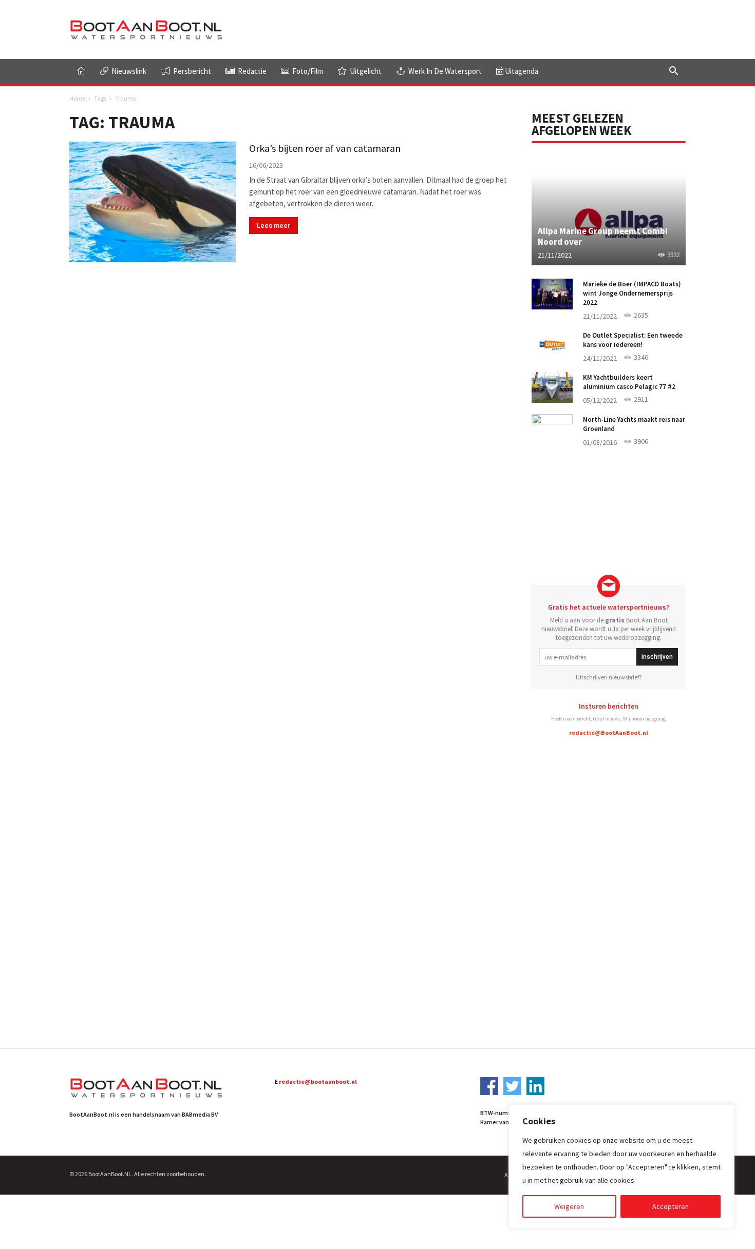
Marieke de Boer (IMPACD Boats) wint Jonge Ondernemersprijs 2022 (632, 293)
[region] (621, 1166)
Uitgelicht (365, 71)
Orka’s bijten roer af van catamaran (325, 148)
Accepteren (670, 1206)
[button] (673, 71)
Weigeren (569, 1206)
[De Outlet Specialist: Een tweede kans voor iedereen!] (552, 345)
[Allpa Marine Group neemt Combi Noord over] (609, 208)
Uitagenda (520, 71)
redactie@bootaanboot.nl (318, 1081)
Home (77, 98)
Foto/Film (307, 71)
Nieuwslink (128, 71)
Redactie (251, 71)
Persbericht (191, 71)
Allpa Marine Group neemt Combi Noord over (603, 236)
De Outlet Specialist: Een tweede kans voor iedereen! (633, 340)
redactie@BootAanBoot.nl (608, 732)
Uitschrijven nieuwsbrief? (608, 677)
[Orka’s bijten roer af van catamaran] (152, 202)
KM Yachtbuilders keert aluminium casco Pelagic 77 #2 (629, 382)
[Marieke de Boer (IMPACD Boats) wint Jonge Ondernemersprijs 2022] (552, 294)
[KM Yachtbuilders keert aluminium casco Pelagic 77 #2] (552, 387)
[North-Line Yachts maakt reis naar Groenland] (552, 429)
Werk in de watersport (444, 71)
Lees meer (273, 225)
